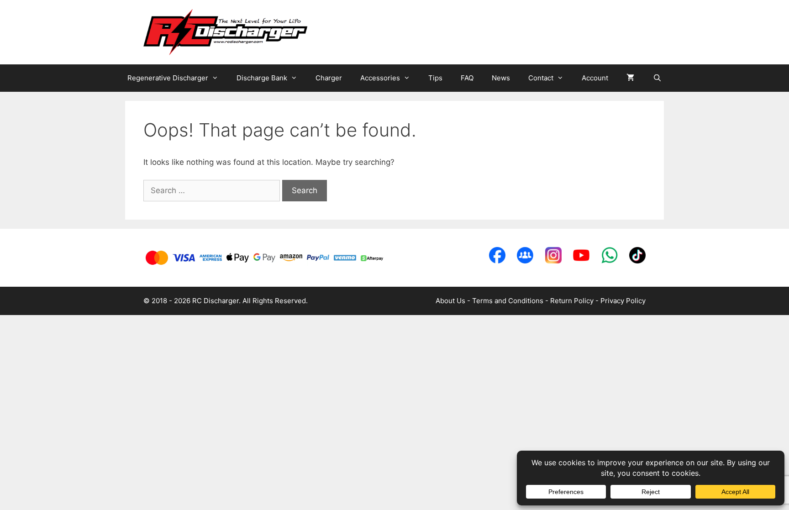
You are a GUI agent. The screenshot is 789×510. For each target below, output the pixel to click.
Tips (435, 78)
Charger (329, 78)
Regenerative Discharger (167, 78)
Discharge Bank (262, 78)
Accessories (380, 78)
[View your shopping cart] (630, 78)
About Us (450, 300)
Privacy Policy (623, 300)
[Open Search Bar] (656, 78)
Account (595, 78)
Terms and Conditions (507, 300)
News (501, 78)
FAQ (467, 78)
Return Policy (572, 300)
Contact (540, 78)
